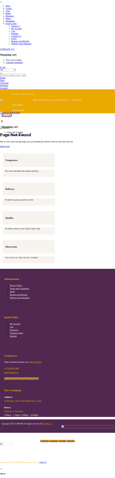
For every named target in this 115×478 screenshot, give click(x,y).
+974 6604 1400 (11, 368)
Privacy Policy (16, 285)
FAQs (12, 292)
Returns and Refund (18, 295)
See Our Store (35, 362)
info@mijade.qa (11, 372)
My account (15, 324)
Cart (11, 327)
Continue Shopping (14, 62)
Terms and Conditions (19, 288)
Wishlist (13, 336)
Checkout (14, 330)
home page (5, 146)
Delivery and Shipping (20, 298)
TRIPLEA (47, 424)
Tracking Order (16, 333)
